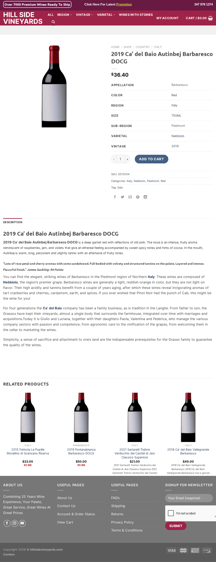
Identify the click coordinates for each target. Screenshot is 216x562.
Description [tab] (12, 222)
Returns (117, 514)
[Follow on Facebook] (7, 523)
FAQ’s (115, 498)
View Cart (65, 522)
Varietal (104, 14)
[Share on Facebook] (115, 197)
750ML (176, 115)
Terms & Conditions (126, 530)
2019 (175, 146)
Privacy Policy (122, 522)
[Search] (53, 22)
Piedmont (153, 181)
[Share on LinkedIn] (145, 197)
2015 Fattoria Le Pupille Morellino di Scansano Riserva (28, 451)
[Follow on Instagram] (14, 523)
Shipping (118, 506)
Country (143, 47)
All (51, 14)
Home (115, 47)
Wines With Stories (136, 14)
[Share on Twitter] (122, 197)
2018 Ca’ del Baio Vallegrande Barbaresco (188, 451)
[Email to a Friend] (130, 197)
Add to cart (151, 159)
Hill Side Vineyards (22, 18)
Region (63, 14)
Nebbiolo (177, 136)
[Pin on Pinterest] (137, 197)
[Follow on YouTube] (22, 523)
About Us (64, 498)
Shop (128, 47)
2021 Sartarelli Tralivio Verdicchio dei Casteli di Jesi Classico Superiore (135, 453)
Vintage (83, 14)
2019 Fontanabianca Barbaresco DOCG (81, 451)
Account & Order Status (76, 514)
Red (174, 95)
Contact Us (66, 506)
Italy (158, 47)
